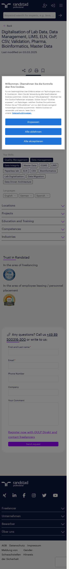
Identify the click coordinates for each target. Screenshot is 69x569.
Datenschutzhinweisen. (22, 113)
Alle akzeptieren (33, 141)
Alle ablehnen (33, 131)
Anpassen (33, 121)
